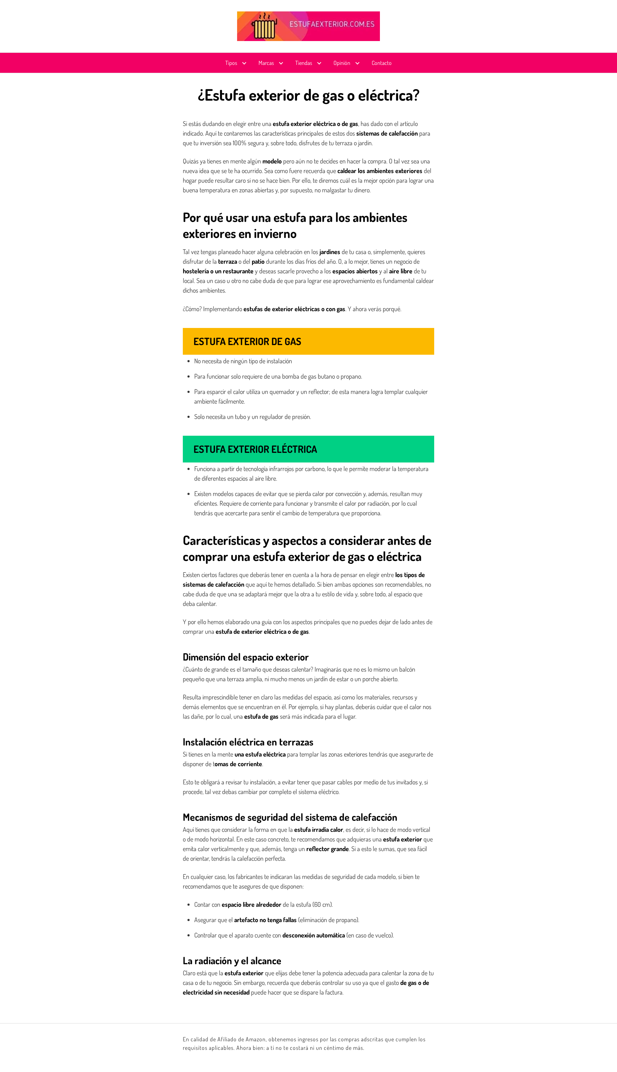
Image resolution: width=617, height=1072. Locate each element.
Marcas (266, 62)
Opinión (341, 62)
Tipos (231, 62)
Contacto (382, 62)
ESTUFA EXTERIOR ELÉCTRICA (255, 449)
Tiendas (303, 62)
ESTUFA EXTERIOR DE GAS (247, 341)
